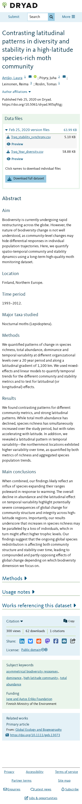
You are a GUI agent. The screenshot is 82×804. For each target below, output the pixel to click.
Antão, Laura (12, 78)
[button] (41, 130)
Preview (17, 144)
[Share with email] (64, 641)
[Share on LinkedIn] (22, 641)
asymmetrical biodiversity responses (32, 671)
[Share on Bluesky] (30, 641)
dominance (13, 678)
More (66, 17)
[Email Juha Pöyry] (64, 77)
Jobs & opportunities (43, 798)
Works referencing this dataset (37, 605)
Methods (12, 578)
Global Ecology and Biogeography (38, 730)
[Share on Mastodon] (47, 641)
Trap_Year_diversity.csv (27, 152)
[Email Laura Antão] (30, 77)
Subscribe (72, 789)
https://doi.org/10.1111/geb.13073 (35, 735)
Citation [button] (12, 621)
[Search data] (51, 17)
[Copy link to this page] (73, 641)
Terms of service (66, 772)
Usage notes (16, 592)
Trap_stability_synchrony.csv (31, 137)
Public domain (31, 650)
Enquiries (14, 789)
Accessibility (35, 772)
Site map (64, 781)
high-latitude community (41, 678)
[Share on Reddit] (38, 641)
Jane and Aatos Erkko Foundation (29, 699)
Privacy (9, 772)
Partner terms (22, 781)
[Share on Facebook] (55, 641)
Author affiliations (14, 92)
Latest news (42, 789)
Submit (13, 17)
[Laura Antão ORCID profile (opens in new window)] (35, 77)
